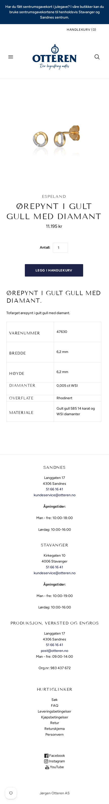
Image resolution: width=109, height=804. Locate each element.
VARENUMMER (24, 333)
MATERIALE (21, 412)
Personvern (54, 734)
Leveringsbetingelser (54, 711)
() (81, 29)
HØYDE (16, 373)
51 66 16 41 (54, 489)
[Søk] (97, 57)
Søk (54, 700)
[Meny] (11, 57)
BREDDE (17, 353)
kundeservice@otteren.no (55, 495)
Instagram (56, 761)
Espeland (54, 196)
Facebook (56, 755)
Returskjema (54, 729)
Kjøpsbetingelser (54, 717)
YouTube (56, 767)
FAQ (54, 705)
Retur (54, 723)
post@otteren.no (54, 651)
